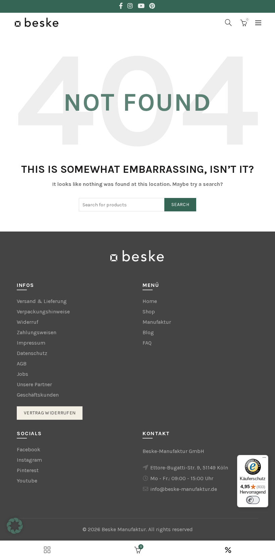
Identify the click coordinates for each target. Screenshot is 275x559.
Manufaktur (157, 322)
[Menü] (264, 459)
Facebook (28, 449)
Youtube (27, 480)
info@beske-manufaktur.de (183, 489)
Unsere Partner (34, 384)
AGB (21, 363)
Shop (149, 311)
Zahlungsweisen (36, 332)
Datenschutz (32, 353)
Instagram (29, 460)
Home (150, 301)
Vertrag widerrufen (49, 413)
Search (180, 204)
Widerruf (27, 322)
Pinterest (28, 470)
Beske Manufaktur (124, 529)
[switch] (253, 500)
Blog (148, 332)
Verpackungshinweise (43, 311)
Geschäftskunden (38, 395)
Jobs (22, 374)
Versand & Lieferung (42, 301)
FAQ (147, 343)
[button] (15, 526)
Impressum (31, 343)
